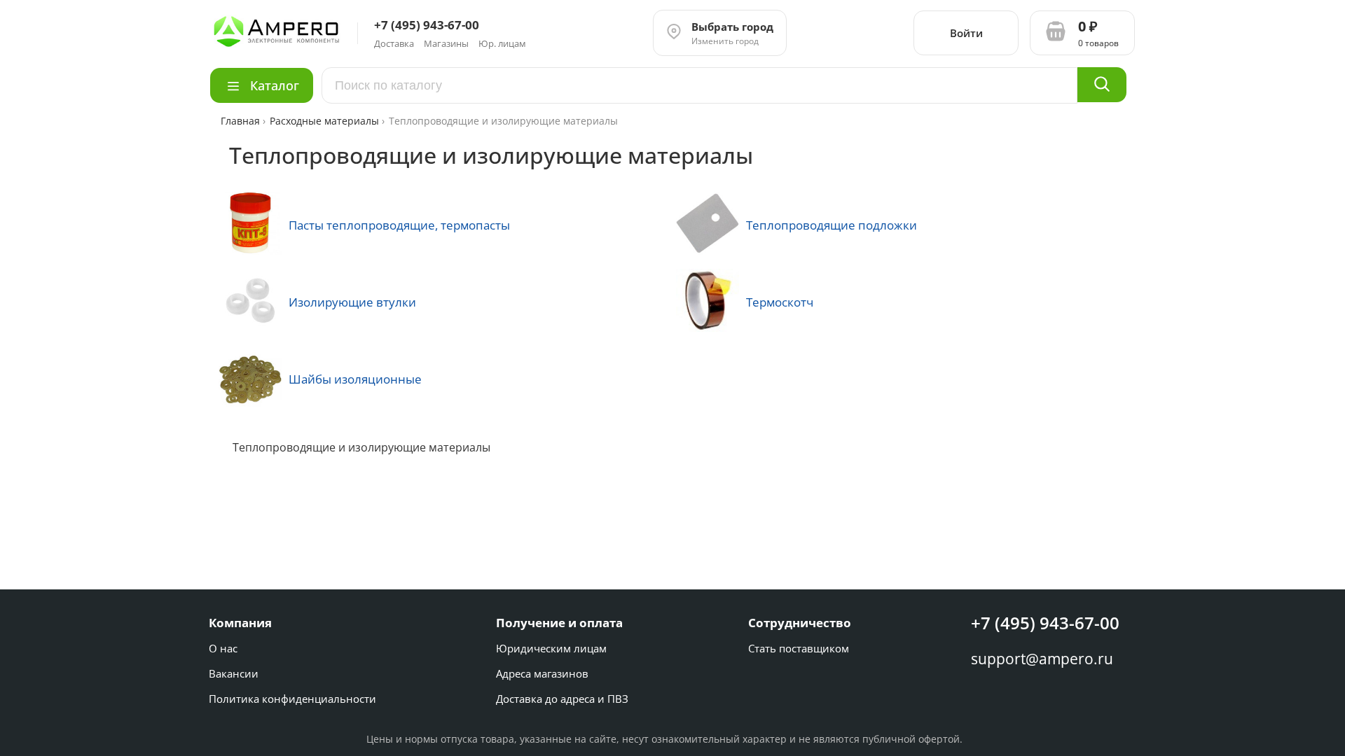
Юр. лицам (502, 43)
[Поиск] (1101, 84)
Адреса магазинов (542, 673)
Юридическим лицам (551, 648)
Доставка (394, 43)
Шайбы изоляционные (355, 379)
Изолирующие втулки (352, 302)
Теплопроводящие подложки (831, 225)
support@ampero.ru (1042, 658)
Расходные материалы (324, 120)
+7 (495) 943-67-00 (1045, 622)
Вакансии (233, 673)
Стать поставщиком (798, 648)
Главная (242, 120)
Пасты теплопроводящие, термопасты (399, 225)
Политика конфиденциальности (292, 699)
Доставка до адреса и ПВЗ (562, 699)
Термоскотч (779, 302)
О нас (223, 648)
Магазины (446, 43)
